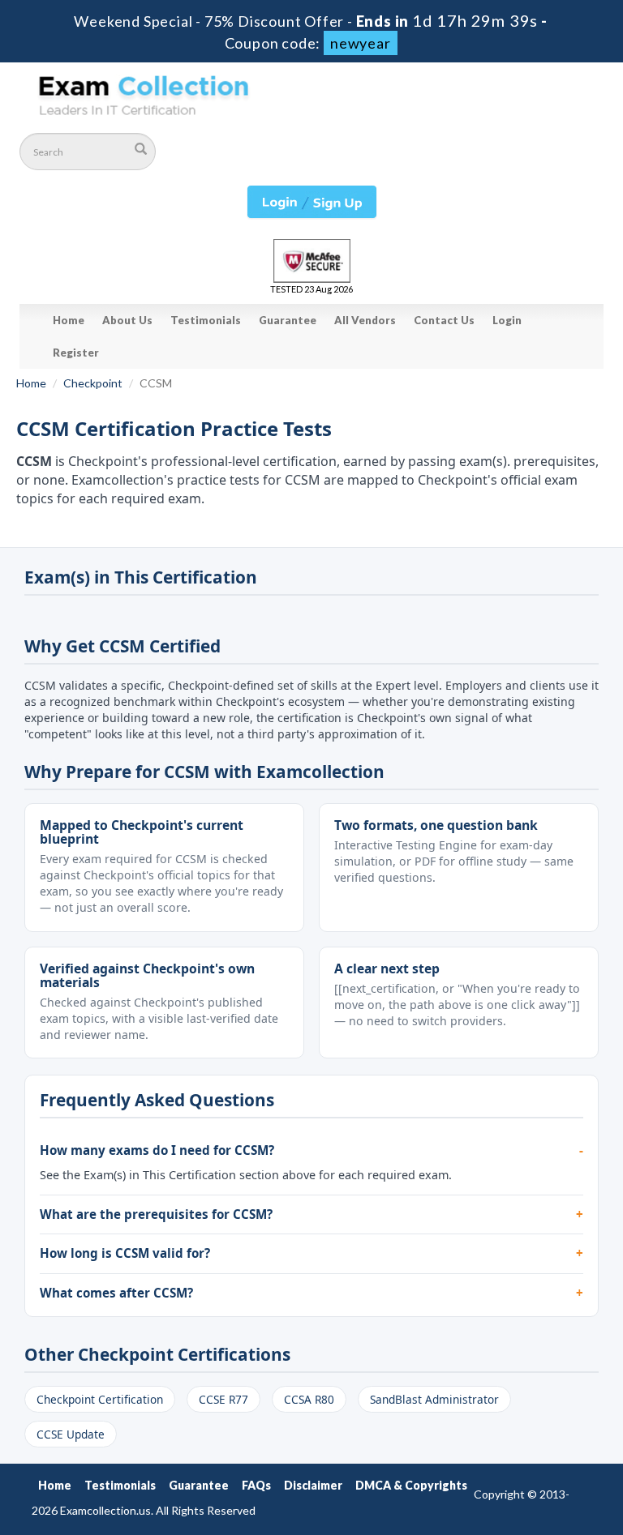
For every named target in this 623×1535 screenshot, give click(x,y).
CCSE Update (71, 1434)
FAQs (256, 1485)
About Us (127, 320)
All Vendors (365, 320)
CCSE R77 (223, 1399)
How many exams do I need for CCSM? (157, 1150)
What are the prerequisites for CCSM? (156, 1214)
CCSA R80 (309, 1399)
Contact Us (444, 320)
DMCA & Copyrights (411, 1485)
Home (68, 320)
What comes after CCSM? (116, 1293)
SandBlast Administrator (434, 1399)
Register (76, 352)
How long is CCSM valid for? (125, 1253)
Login (507, 320)
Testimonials (205, 320)
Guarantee (287, 320)
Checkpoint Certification (100, 1399)
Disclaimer (313, 1485)
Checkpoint (92, 383)
